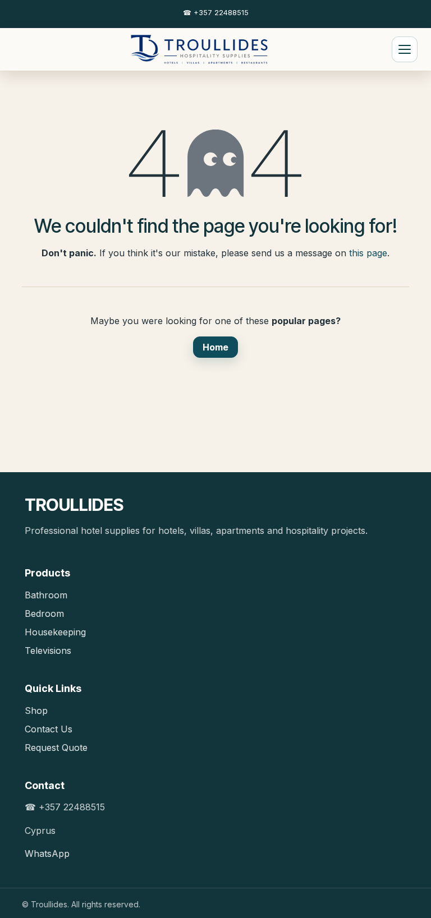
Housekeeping (55, 632)
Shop (36, 710)
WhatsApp (47, 853)
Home (215, 347)
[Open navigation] (405, 49)
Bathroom (46, 595)
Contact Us (48, 729)
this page (368, 253)
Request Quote (56, 747)
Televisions (48, 650)
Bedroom (44, 613)
